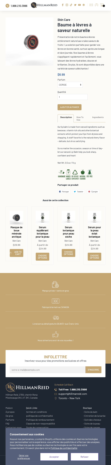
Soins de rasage (92, 427)
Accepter (54, 456)
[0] (101, 5)
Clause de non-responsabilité (40, 423)
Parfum (61, 79)
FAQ (7, 423)
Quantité (62, 91)
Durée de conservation (37, 427)
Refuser (85, 456)
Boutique (87, 407)
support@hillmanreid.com (72, 393)
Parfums (10, 419)
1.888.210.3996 (78, 389)
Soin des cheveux (92, 419)
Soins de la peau (92, 423)
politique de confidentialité (39, 415)
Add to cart (18, 252)
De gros (9, 415)
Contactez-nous (14, 427)
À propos (10, 411)
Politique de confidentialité (63, 448)
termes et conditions (36, 411)
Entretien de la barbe (94, 415)
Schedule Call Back (63, 384)
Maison (9, 407)
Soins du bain (90, 411)
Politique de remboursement (40, 419)
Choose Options (42, 256)
